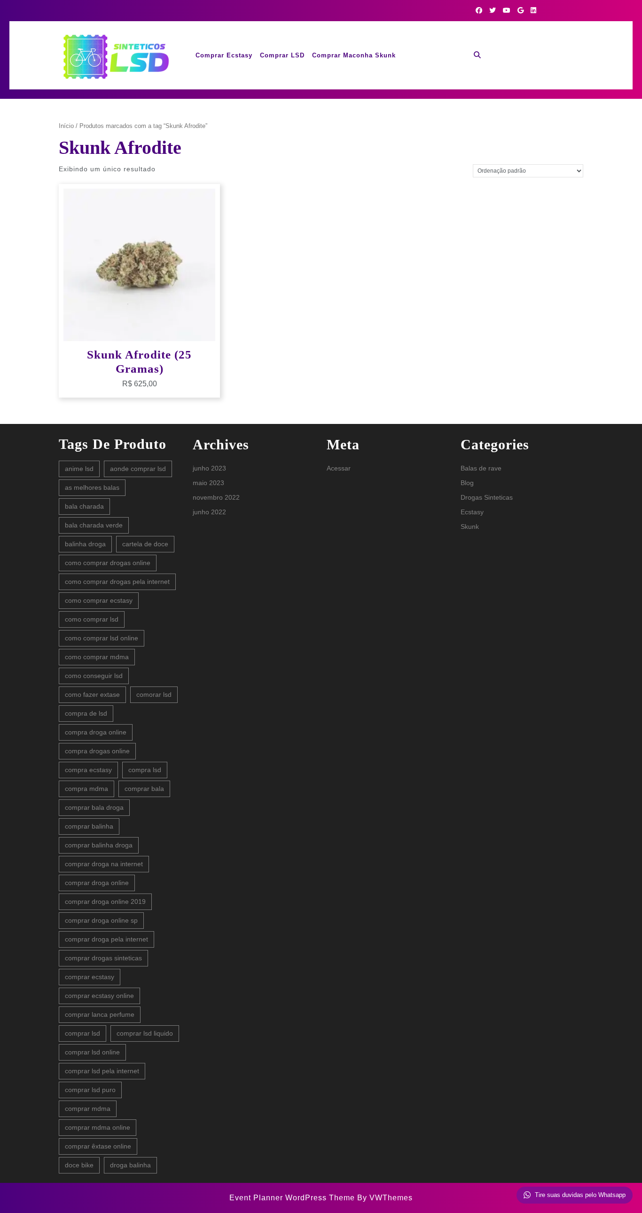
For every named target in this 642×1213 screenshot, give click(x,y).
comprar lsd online (92, 1052)
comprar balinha (89, 826)
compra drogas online (97, 751)
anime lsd (79, 468)
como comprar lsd (91, 619)
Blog (467, 483)
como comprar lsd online (101, 638)
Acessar (339, 468)
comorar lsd (154, 694)
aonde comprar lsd (138, 468)
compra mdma (86, 788)
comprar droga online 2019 (105, 901)
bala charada (84, 506)
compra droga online (95, 732)
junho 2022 (209, 512)
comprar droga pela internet (106, 939)
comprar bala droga (94, 807)
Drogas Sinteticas (487, 497)
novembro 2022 (216, 497)
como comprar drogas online (107, 563)
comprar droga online (97, 882)
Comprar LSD (282, 55)
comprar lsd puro (90, 1089)
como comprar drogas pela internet (117, 581)
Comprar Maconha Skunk (354, 55)
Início (66, 125)
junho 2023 (209, 468)
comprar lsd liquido (145, 1033)
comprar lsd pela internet (102, 1071)
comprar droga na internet (104, 864)
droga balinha (130, 1165)
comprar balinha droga (99, 845)
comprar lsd (82, 1033)
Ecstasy (472, 512)
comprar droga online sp (101, 920)
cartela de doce (145, 544)
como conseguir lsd (94, 675)
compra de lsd (86, 713)
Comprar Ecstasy (224, 55)
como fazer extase (92, 694)
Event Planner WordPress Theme (293, 1198)
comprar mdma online (97, 1127)
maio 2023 (208, 483)
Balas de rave (481, 468)
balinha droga (85, 544)
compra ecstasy (88, 770)
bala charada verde (94, 525)
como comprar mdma (97, 657)
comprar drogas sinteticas (103, 958)
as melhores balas (92, 487)
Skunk (470, 526)
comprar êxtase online (98, 1146)
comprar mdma (87, 1108)
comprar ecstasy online (99, 995)
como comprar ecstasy (99, 600)
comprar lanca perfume (99, 1014)
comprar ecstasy (89, 977)
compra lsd (144, 770)
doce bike (79, 1165)
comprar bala (144, 788)
